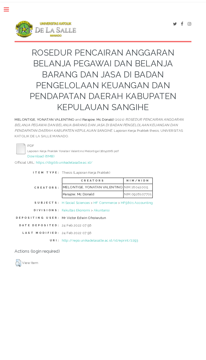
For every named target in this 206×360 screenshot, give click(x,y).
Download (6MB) (41, 156)
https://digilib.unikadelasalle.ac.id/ (64, 162)
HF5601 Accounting (137, 203)
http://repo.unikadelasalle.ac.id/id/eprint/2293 (100, 240)
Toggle (9, 9)
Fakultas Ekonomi (76, 210)
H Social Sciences (76, 203)
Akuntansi (102, 210)
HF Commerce (105, 203)
